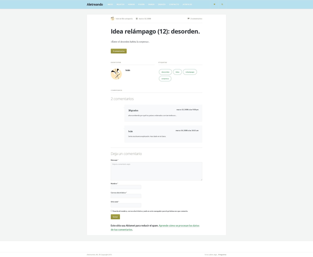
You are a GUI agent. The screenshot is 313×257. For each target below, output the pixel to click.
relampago (190, 72)
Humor (131, 4)
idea (177, 72)
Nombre (114, 184)
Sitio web (115, 202)
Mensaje (114, 160)
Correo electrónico (119, 193)
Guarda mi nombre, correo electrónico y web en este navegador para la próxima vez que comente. (150, 211)
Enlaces (161, 4)
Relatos (120, 4)
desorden (165, 72)
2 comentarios (195, 19)
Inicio (110, 4)
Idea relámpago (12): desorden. (155, 31)
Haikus (151, 4)
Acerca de (187, 4)
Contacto (174, 4)
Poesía (141, 4)
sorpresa (165, 78)
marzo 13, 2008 (144, 19)
